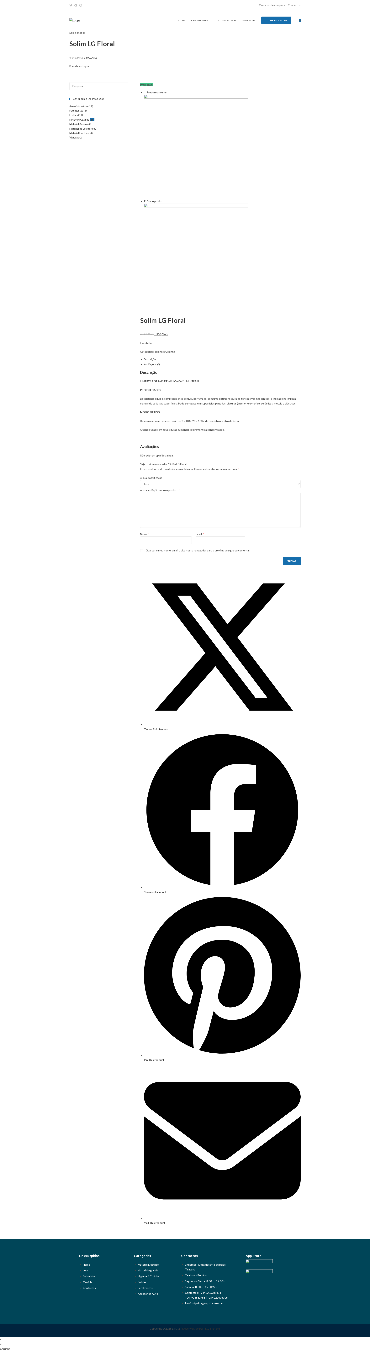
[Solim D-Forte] (196, 146)
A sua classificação (152, 477)
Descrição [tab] (150, 359)
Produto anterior (157, 92)
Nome (144, 534)
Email (200, 534)
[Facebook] (75, 5)
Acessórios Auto (78, 106)
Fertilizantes (76, 110)
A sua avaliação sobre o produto (160, 490)
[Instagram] (80, 5)
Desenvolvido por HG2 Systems (201, 1328)
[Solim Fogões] (196, 255)
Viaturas (74, 137)
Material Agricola (79, 124)
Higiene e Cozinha (164, 351)
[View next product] (166, 201)
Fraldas (73, 115)
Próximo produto (154, 201)
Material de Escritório (81, 128)
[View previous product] (145, 92)
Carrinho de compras (272, 5)
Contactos (294, 5)
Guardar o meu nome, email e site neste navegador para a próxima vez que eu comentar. (198, 550)
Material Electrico (79, 133)
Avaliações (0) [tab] (152, 364)
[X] (71, 5)
